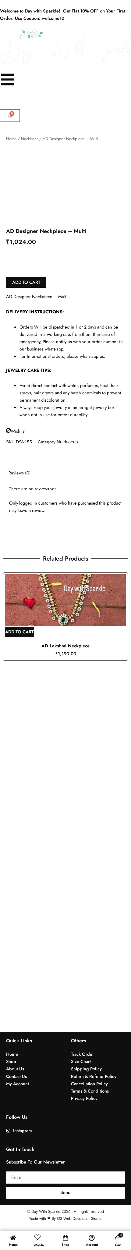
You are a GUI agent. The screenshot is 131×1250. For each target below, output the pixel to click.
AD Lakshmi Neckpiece (65, 646)
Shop (65, 1244)
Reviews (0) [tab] (20, 473)
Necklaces (29, 139)
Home (11, 139)
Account (92, 1244)
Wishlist (39, 1245)
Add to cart (26, 282)
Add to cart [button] (19, 632)
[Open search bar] (65, 99)
